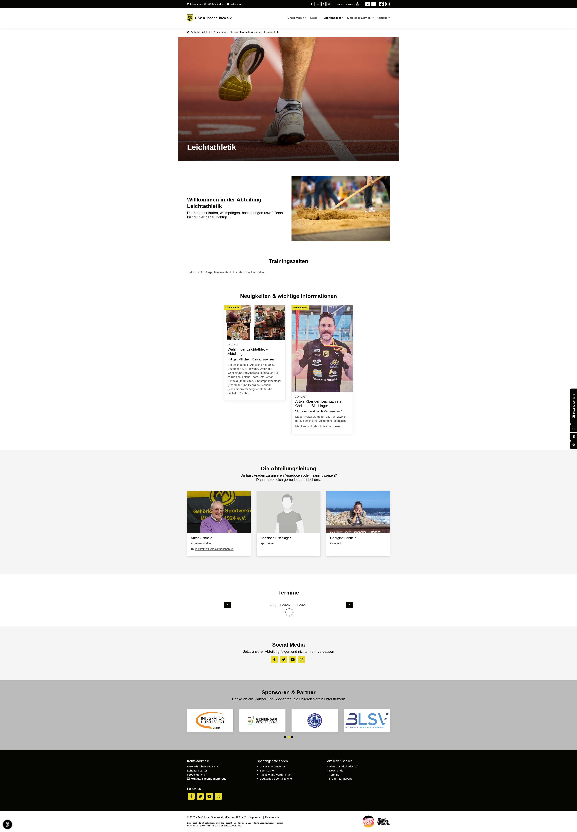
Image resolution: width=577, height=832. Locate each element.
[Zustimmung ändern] (7, 824)
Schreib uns (237, 4)
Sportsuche (267, 770)
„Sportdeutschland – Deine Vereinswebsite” (254, 823)
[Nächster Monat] (349, 605)
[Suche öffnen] (367, 4)
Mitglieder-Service (359, 17)
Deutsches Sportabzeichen (276, 778)
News (313, 17)
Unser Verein (296, 17)
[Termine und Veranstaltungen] (574, 437)
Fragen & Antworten (341, 778)
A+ (328, 4)
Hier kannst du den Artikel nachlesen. (318, 426)
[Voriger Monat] (227, 605)
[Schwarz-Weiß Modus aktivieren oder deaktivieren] (312, 4)
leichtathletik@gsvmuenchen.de (214, 549)
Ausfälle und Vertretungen (276, 774)
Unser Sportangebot (272, 766)
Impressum (256, 817)
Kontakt (382, 17)
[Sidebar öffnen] (373, 4)
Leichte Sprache (345, 4)
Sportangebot (332, 17)
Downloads (336, 770)
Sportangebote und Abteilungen (245, 32)
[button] (285, 737)
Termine (334, 774)
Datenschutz (272, 817)
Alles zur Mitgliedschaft (343, 766)
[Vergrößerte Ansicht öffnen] (254, 322)
